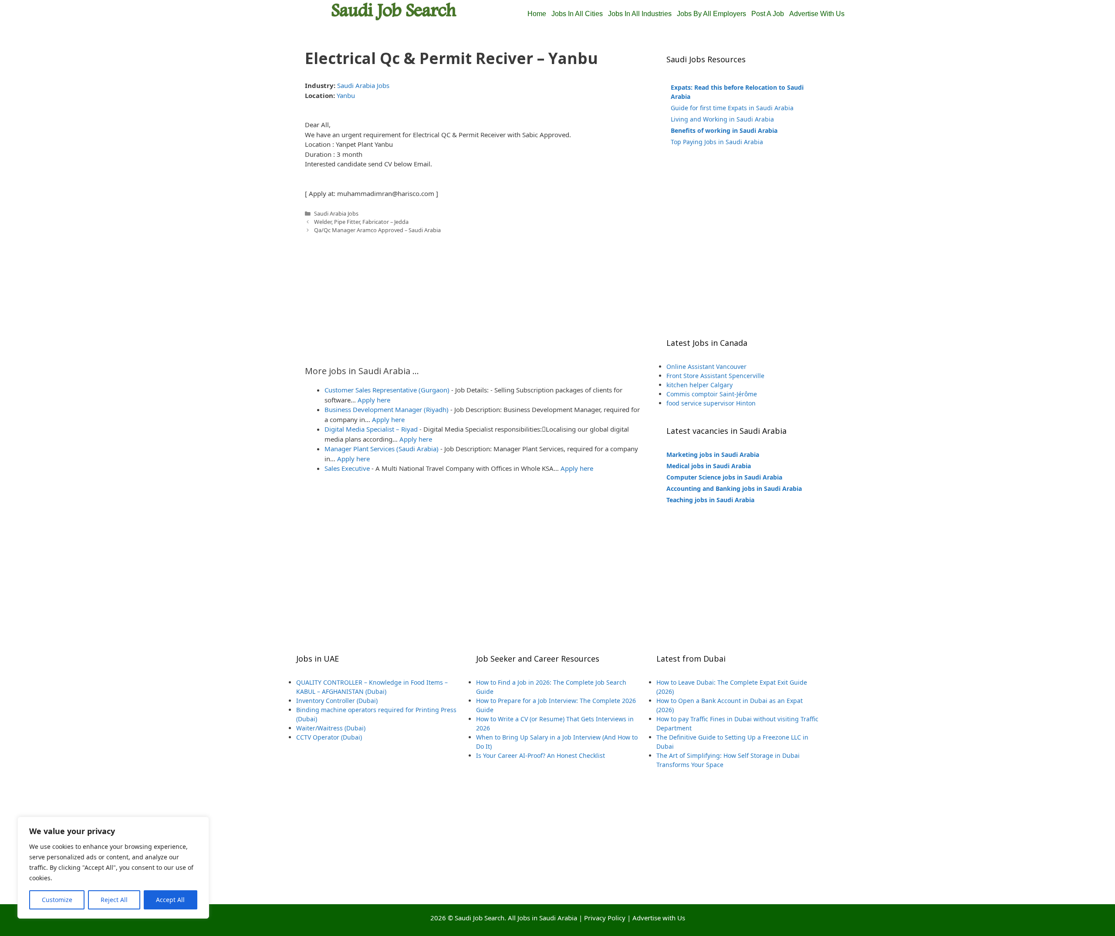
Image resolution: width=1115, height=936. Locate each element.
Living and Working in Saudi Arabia (722, 119)
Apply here (374, 399)
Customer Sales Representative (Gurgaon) (386, 389)
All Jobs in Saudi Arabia (542, 917)
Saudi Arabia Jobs (363, 85)
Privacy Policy (604, 917)
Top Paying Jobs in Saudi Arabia (717, 142)
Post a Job (767, 13)
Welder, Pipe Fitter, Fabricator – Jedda (361, 222)
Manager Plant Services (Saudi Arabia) (381, 448)
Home (536, 13)
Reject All (114, 899)
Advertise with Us (658, 917)
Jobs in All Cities (577, 13)
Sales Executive (347, 468)
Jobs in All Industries (640, 13)
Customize (57, 899)
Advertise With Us (817, 13)
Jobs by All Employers (711, 13)
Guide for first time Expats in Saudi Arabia (732, 108)
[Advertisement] (475, 295)
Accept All (170, 899)
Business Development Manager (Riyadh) (386, 409)
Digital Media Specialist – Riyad (371, 429)
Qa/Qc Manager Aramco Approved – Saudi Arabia (377, 230)
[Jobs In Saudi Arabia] (394, 10)
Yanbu (346, 95)
